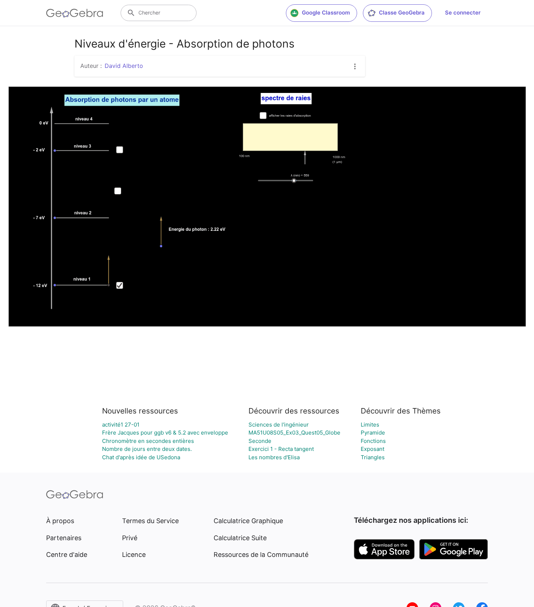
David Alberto (124, 65)
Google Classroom (326, 12)
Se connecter (463, 12)
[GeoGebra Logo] (74, 13)
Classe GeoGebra (402, 12)
